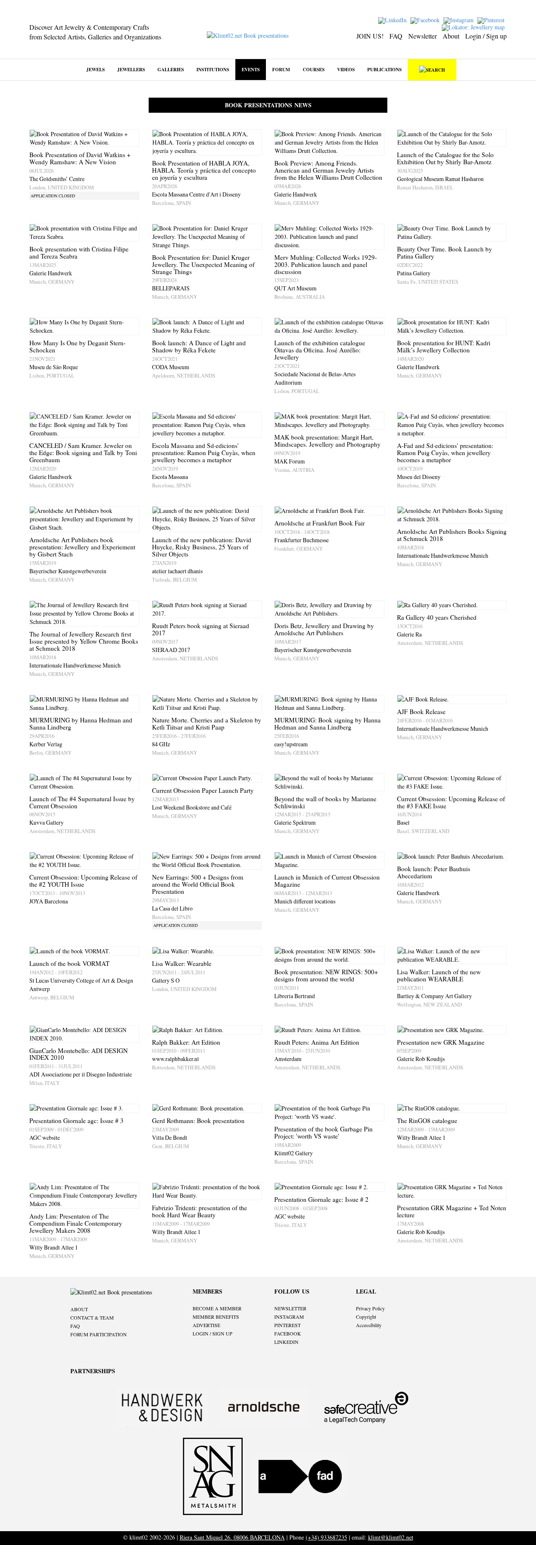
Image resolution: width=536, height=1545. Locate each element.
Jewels (95, 69)
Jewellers (131, 69)
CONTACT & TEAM (92, 1317)
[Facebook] (426, 19)
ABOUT (79, 1309)
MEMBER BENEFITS (216, 1316)
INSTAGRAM (289, 1316)
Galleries (170, 69)
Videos (346, 69)
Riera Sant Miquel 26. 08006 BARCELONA (232, 1537)
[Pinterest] (492, 19)
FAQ (395, 35)
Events (251, 69)
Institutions (212, 69)
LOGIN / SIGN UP (212, 1333)
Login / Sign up (486, 35)
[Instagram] (459, 19)
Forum (281, 69)
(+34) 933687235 (326, 1537)
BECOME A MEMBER (217, 1308)
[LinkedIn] (393, 19)
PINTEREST (287, 1325)
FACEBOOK (287, 1333)
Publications (384, 69)
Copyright (366, 1316)
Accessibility (368, 1325)
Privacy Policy (370, 1308)
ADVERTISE (206, 1325)
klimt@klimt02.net (390, 1537)
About (451, 35)
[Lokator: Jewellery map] (474, 27)
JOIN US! (370, 35)
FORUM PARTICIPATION (98, 1334)
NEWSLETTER (290, 1308)
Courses (314, 69)
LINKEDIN (286, 1341)
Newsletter (422, 35)
